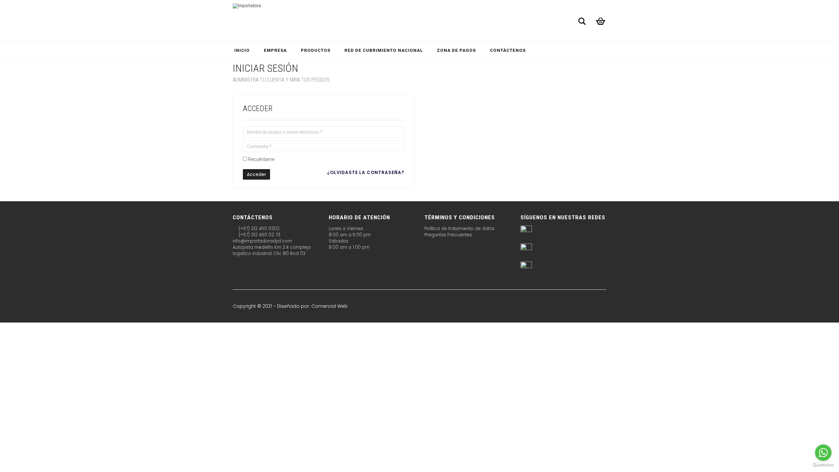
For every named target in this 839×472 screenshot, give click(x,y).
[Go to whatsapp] (823, 452)
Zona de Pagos (456, 50)
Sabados (338, 241)
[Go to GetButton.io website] (823, 465)
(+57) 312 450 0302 (258, 229)
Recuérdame (261, 159)
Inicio (242, 50)
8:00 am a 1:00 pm (349, 247)
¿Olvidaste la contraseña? (365, 172)
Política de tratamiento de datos (459, 229)
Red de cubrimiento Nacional (383, 50)
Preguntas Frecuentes (448, 235)
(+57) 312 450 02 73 (258, 235)
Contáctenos (508, 50)
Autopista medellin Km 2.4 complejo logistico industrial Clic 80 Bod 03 (272, 250)
